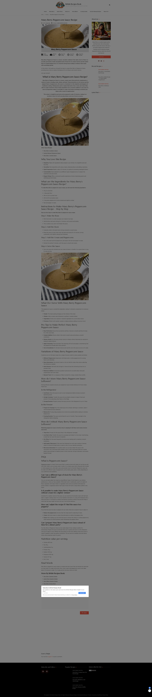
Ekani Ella (48, 23)
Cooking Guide (83, 11)
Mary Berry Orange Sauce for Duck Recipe (80, 673)
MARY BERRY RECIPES (62, 23)
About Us (67, 11)
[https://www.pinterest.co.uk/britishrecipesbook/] (47, 671)
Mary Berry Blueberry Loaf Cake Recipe (79, 680)
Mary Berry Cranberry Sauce (51, 150)
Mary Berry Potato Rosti (50, 583)
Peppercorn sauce (45, 464)
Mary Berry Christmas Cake (103, 86)
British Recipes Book (73, 4)
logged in (50, 656)
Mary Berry (51, 11)
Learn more (101, 56)
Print (85, 613)
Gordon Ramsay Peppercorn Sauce (52, 153)
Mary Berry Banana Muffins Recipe (79, 687)
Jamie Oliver (60, 11)
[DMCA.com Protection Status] (92, 670)
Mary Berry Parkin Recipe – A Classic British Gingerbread (104, 78)
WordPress (99, 695)
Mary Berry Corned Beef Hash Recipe (104, 72)
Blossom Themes (87, 695)
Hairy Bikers (75, 11)
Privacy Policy (105, 695)
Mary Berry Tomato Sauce (50, 155)
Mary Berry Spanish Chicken (50, 576)
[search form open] (109, 5)
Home (45, 11)
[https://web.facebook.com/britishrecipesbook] (43, 671)
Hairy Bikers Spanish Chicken (51, 581)
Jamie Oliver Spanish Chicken (51, 579)
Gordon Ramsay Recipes (95, 11)
